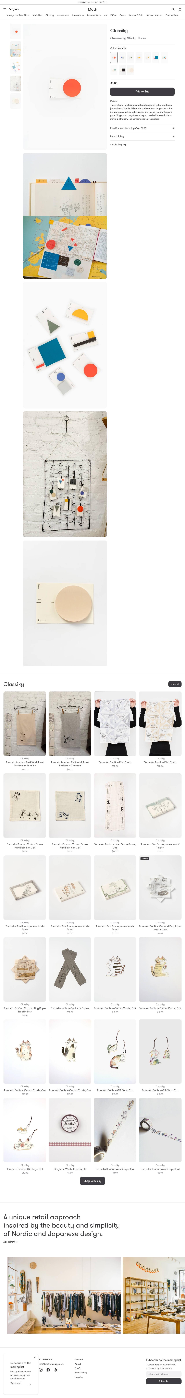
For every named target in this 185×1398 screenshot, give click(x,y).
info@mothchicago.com (51, 1364)
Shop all (175, 684)
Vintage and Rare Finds (18, 15)
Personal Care (94, 15)
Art (105, 15)
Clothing (50, 15)
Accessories (63, 15)
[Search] (173, 9)
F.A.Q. (78, 1368)
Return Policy (117, 136)
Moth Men (37, 15)
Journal (79, 1359)
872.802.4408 (45, 1359)
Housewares (78, 15)
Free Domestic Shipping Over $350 (128, 128)
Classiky (119, 30)
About (78, 1364)
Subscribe (29, 1385)
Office (113, 15)
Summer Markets (154, 15)
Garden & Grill (136, 15)
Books (123, 15)
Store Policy (81, 1372)
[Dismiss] (34, 1357)
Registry (79, 1377)
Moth (92, 9)
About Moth (9, 1241)
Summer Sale (172, 15)
